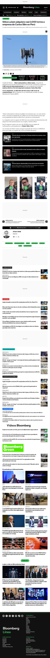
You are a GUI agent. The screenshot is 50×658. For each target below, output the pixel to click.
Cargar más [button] (25, 560)
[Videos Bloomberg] (25, 425)
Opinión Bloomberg (8, 408)
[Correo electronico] (14, 237)
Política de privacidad (30, 639)
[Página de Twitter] (7, 616)
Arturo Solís (6, 69)
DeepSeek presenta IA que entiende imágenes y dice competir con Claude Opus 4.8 (36, 488)
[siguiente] (46, 222)
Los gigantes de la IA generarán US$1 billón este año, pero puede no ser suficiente (23, 416)
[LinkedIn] (18, 237)
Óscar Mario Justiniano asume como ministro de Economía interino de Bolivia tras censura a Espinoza (19, 322)
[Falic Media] (46, 9)
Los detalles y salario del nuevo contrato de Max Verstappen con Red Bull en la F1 (14, 222)
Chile (27, 623)
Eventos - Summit (29, 648)
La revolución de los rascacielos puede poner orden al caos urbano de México (22, 412)
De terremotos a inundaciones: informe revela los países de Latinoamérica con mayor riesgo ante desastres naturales (19, 455)
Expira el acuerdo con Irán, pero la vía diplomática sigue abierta (20, 429)
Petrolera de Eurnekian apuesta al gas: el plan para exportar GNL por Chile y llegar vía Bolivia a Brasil (36, 532)
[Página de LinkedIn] (16, 616)
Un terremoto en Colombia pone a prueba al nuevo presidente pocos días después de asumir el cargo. (19, 435)
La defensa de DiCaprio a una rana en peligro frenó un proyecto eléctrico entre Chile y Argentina (12, 603)
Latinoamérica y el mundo (31, 617)
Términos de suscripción (30, 641)
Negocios (6, 18)
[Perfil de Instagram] (13, 616)
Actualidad (4, 642)
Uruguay (27, 628)
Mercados (4, 639)
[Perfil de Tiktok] (19, 616)
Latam (20, 245)
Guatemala (28, 632)
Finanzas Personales (6, 644)
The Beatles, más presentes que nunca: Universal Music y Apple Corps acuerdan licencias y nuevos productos (36, 582)
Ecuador (27, 626)
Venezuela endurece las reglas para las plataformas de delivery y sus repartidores (35, 510)
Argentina (28, 620)
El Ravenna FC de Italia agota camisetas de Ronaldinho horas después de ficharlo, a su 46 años (11, 581)
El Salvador (28, 630)
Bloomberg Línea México (19, 243)
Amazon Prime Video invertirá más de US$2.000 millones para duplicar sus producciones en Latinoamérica (36, 603)
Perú (27, 624)
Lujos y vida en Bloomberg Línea (13, 564)
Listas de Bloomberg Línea (7, 646)
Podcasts (4, 645)
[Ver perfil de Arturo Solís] (7, 234)
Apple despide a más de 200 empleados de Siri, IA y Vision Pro (20, 302)
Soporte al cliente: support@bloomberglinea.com (35, 651)
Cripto (3, 643)
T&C (27, 643)
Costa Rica (28, 629)
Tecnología (28, 642)
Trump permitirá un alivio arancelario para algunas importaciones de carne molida (13, 554)
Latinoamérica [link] (43, 12)
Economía (4, 638)
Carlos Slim (42, 243)
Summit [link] (30, 12)
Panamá (27, 627)
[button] (46, 31)
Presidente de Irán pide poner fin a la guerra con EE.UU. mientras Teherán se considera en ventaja (12, 532)
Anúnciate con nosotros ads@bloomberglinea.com (35, 650)
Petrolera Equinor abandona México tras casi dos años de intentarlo (28, 163)
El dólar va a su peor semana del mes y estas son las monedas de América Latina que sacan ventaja (20, 366)
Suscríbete (28, 638)
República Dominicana (30, 631)
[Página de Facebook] (3, 616)
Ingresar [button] (46, 7)
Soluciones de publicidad (31, 652)
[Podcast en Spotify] (22, 616)
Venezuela (28, 622)
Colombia (28, 621)
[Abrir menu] (3, 7)
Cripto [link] (36, 12)
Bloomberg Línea (9, 243)
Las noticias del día (27, 245)
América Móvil (34, 243)
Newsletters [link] (16, 12)
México (28, 243)
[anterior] (3, 222)
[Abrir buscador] (6, 7)
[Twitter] (16, 237)
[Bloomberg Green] (24, 448)
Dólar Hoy (4, 641)
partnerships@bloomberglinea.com (33, 649)
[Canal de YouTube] (10, 616)
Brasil (27, 618)
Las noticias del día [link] (7, 12)
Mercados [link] (24, 12)
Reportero (15, 233)
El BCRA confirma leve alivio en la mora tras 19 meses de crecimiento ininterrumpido (35, 222)
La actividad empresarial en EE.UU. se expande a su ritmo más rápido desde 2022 (13, 510)
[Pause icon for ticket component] (3, 15)
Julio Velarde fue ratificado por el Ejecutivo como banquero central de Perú (12, 488)
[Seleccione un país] (17, 7)
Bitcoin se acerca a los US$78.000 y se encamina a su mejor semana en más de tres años (35, 554)
